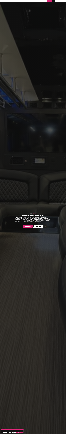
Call (38, 226)
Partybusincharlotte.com (18, 217)
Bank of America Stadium (34, 219)
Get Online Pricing (28, 226)
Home (31, 213)
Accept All (19, 432)
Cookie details (4, 431)
